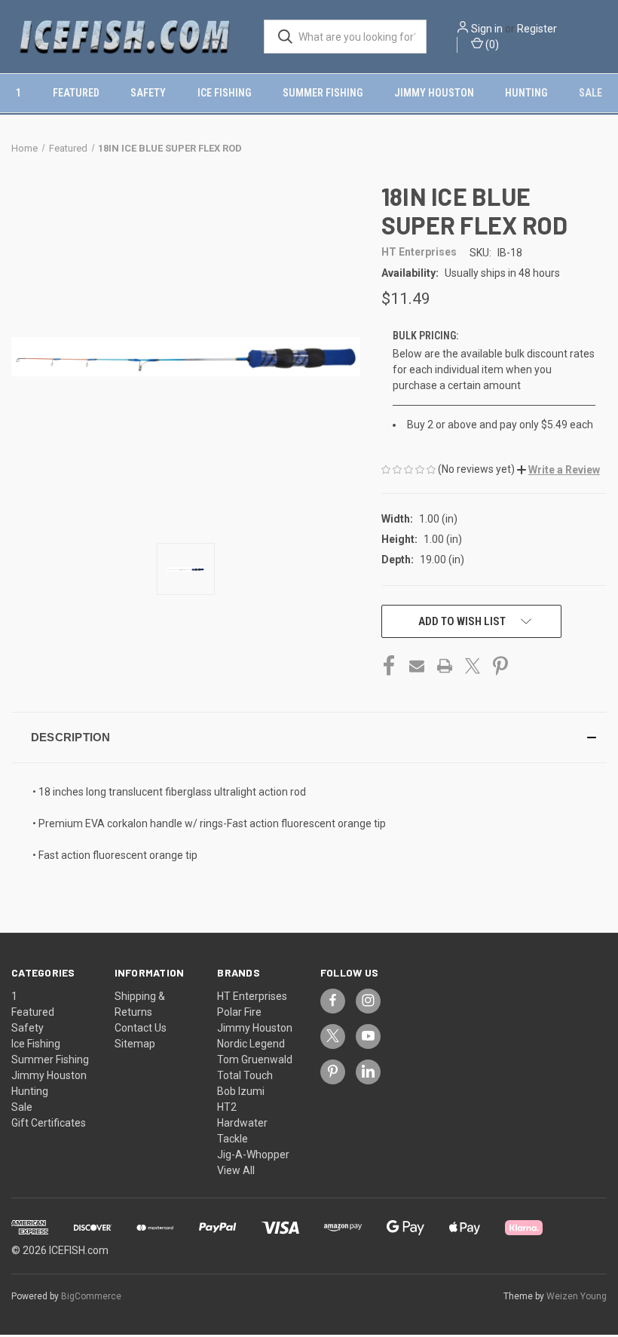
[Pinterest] (500, 665)
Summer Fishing (323, 93)
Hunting (526, 93)
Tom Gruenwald (254, 1059)
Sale (590, 93)
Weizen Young (576, 1296)
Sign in (487, 29)
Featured (76, 93)
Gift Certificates (48, 1123)
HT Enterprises (252, 996)
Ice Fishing (224, 93)
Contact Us (141, 1028)
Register (537, 29)
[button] (558, 470)
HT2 (227, 1107)
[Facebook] (388, 665)
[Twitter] (472, 665)
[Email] (416, 665)
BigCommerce (91, 1296)
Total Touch (245, 1075)
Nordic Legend (251, 1044)
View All (236, 1170)
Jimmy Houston (434, 93)
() (491, 44)
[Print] (444, 665)
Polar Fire (239, 1012)
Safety (148, 93)
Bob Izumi (241, 1091)
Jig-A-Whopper (253, 1154)
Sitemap (135, 1044)
